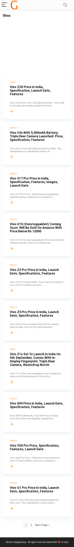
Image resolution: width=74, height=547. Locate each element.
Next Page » (42, 525)
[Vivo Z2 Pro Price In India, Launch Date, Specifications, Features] (37, 278)
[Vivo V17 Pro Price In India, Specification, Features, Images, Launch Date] (37, 188)
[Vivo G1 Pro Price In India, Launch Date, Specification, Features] (37, 496)
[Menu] (4, 5)
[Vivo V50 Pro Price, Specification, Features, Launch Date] (37, 454)
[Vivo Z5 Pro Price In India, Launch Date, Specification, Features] (37, 320)
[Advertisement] (37, 44)
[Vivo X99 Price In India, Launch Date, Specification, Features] (37, 412)
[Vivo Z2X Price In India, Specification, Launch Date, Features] (37, 97)
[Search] (65, 5)
